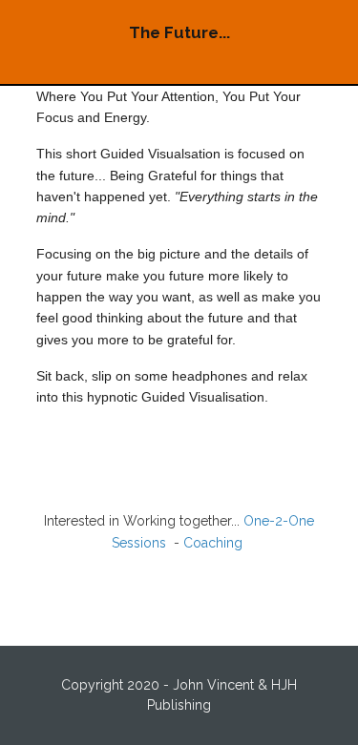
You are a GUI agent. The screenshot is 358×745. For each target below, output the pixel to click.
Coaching (214, 542)
